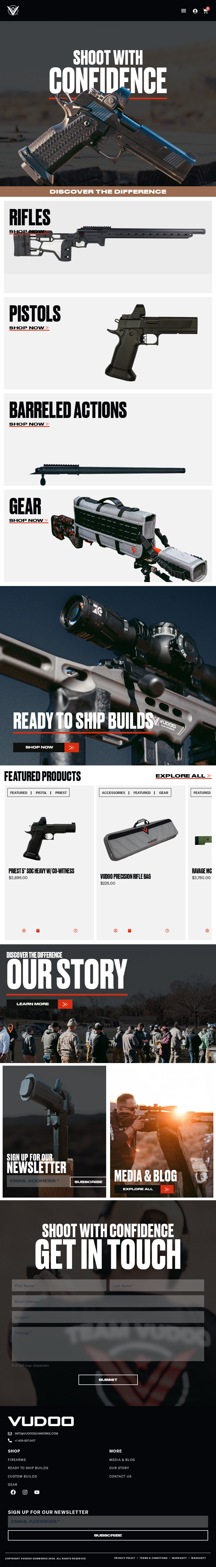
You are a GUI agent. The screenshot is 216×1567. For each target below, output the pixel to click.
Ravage (134, 793)
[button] (184, 11)
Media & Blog (122, 1460)
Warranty (179, 1558)
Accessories (21, 793)
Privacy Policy (124, 1558)
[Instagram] (25, 1492)
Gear (72, 793)
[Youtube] (37, 1492)
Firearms (17, 1460)
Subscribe (88, 1182)
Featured (50, 793)
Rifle (153, 793)
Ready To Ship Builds (28, 1468)
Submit (108, 1380)
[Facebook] (13, 1492)
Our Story (119, 1468)
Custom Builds (22, 1476)
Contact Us (120, 1476)
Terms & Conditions (154, 1558)
